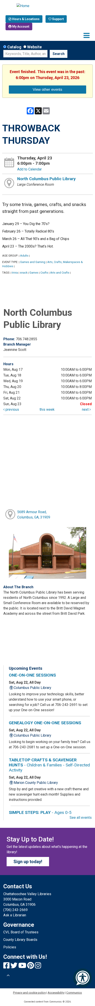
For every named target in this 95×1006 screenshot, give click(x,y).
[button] (86, 35)
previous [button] (12, 409)
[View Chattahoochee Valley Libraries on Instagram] (38, 967)
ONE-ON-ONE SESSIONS (32, 675)
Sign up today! (27, 861)
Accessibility (56, 992)
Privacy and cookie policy (29, 992)
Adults (24, 255)
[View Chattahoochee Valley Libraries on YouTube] (22, 967)
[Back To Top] (8, 975)
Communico (74, 992)
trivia (15, 272)
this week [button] (47, 409)
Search (59, 54)
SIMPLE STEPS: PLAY (40, 812)
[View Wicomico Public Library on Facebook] (6, 967)
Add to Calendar (29, 169)
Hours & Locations (25, 19)
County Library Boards (20, 940)
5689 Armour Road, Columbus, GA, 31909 (33, 514)
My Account (20, 26)
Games (33, 272)
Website (34, 47)
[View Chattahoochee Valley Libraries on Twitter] (14, 967)
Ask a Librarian (14, 915)
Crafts (44, 272)
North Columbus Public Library (46, 178)
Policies (9, 947)
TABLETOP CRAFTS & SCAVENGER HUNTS (49, 765)
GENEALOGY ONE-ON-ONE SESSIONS (45, 722)
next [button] (85, 409)
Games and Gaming (32, 262)
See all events (81, 817)
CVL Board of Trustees (20, 932)
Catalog (14, 47)
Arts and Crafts (59, 272)
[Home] (47, 6)
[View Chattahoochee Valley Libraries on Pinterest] (31, 967)
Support (57, 19)
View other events (47, 89)
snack (23, 272)
